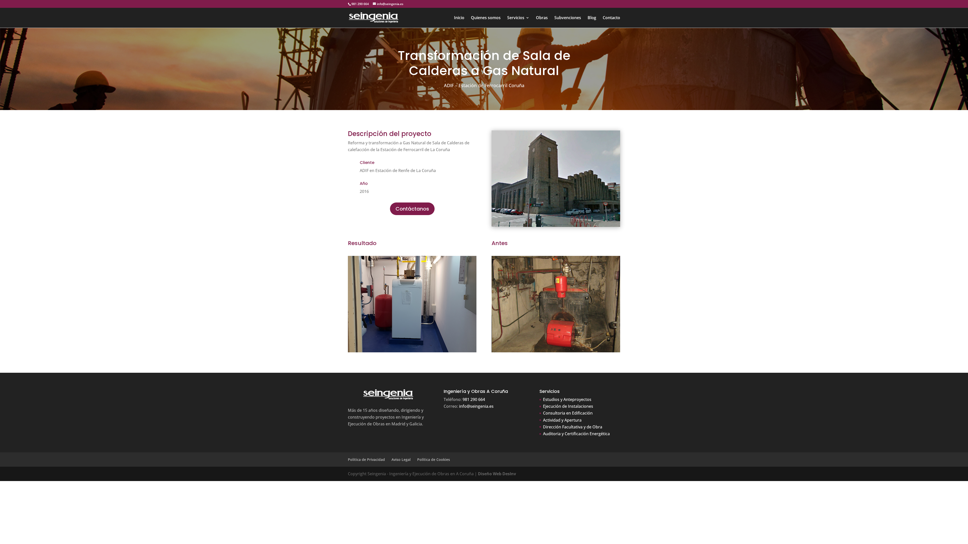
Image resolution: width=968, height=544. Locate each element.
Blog (592, 18)
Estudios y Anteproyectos (567, 399)
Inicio (459, 18)
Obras (542, 18)
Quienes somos (486, 18)
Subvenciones (567, 18)
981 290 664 (360, 4)
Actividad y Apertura (562, 420)
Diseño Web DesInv (497, 474)
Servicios (515, 18)
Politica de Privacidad (366, 459)
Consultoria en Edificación (568, 413)
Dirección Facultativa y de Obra (572, 427)
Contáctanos (412, 208)
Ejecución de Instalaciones (568, 406)
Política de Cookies (433, 459)
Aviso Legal (401, 459)
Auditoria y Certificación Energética (576, 433)
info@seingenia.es (476, 406)
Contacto (611, 18)
